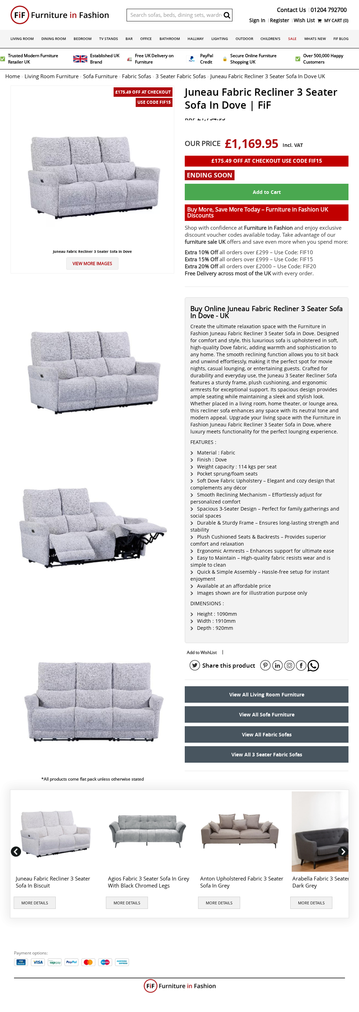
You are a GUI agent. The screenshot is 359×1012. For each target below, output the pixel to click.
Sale (292, 38)
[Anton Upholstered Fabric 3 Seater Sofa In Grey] (241, 831)
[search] (227, 15)
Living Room (22, 38)
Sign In (257, 20)
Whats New (315, 38)
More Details (34, 902)
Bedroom (83, 38)
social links (195, 665)
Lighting (219, 38)
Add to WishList (202, 652)
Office (146, 38)
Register (279, 20)
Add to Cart (267, 192)
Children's (270, 38)
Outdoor (244, 38)
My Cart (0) (335, 20)
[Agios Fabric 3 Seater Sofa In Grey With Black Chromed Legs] (148, 831)
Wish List (304, 20)
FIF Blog (340, 38)
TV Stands (108, 38)
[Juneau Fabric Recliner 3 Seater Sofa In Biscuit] (56, 831)
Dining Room (53, 38)
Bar (129, 38)
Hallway (196, 38)
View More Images (92, 263)
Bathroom (170, 38)
